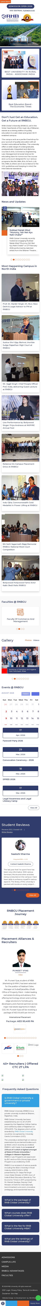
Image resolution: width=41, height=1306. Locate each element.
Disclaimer (6, 1294)
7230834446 (29, 11)
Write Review (7, 832)
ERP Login (6, 1290)
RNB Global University (24, 1131)
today (26, 694)
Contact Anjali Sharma (20, 864)
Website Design (7, 1298)
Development (21, 1298)
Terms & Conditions (30, 1290)
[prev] (33, 694)
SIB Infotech (33, 1298)
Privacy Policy (16, 1290)
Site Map (14, 1294)
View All (33, 808)
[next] (37, 694)
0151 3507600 (16, 11)
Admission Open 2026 (20, 6)
